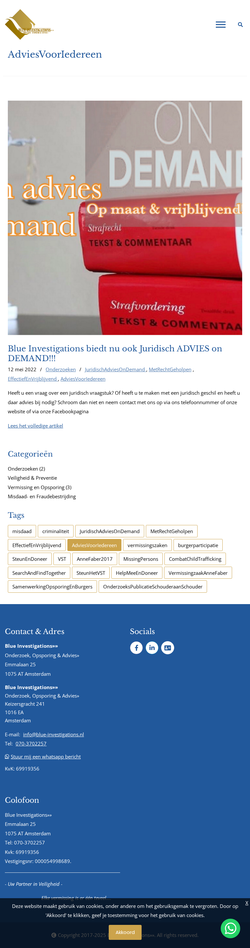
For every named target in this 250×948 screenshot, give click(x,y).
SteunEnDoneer (29, 559)
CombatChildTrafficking (195, 559)
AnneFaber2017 (95, 559)
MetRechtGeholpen (170, 369)
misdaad (22, 531)
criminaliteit (55, 531)
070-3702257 (31, 743)
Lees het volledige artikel (35, 425)
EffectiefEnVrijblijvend (33, 378)
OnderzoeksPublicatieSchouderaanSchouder (152, 586)
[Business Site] (167, 647)
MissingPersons (140, 559)
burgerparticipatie (198, 545)
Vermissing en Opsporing (39, 487)
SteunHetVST (90, 573)
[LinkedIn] (152, 647)
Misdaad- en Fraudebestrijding (42, 496)
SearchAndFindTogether (39, 573)
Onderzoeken (61, 369)
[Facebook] (136, 647)
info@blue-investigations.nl (53, 734)
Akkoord (125, 932)
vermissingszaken (147, 545)
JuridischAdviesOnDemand (115, 369)
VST (62, 559)
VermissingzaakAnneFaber (198, 573)
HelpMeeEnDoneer (137, 573)
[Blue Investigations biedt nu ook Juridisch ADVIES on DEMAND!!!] (125, 218)
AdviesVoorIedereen (83, 378)
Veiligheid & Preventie (32, 477)
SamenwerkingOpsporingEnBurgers (52, 586)
